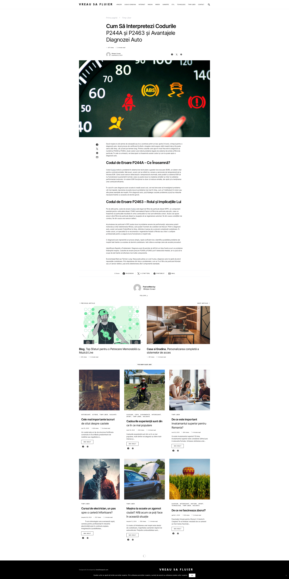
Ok (192, 575)
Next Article (202, 303)
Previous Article (88, 303)
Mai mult (87, 442)
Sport (128, 416)
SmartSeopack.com (102, 570)
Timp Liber (126, 18)
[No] (286, 575)
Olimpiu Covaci (116, 53)
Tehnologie (176, 505)
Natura (194, 504)
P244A (113, 170)
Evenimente (145, 414)
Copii (137, 414)
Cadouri (129, 414)
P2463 (133, 209)
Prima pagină (111, 18)
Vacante (113, 414)
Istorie (95, 414)
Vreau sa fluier (96, 4)
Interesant (86, 414)
